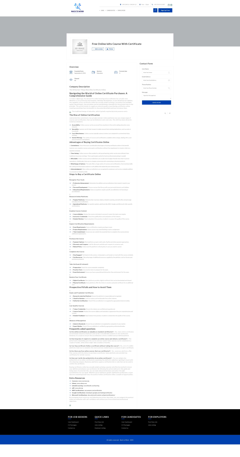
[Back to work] (83, 8)
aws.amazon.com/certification (93, 390)
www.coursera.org (83, 381)
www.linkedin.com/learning (91, 385)
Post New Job (99, 422)
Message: (145, 92)
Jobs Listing (98, 425)
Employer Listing (100, 428)
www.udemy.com (82, 383)
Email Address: (146, 76)
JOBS (102, 10)
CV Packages (72, 425)
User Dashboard (73, 422)
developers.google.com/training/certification (99, 393)
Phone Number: (146, 84)
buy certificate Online (82, 346)
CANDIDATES (111, 10)
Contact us (71, 428)
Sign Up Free (165, 10)
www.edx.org (79, 388)
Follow (111, 49)
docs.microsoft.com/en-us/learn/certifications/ (101, 395)
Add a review (99, 49)
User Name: (145, 69)
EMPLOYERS (121, 10)
